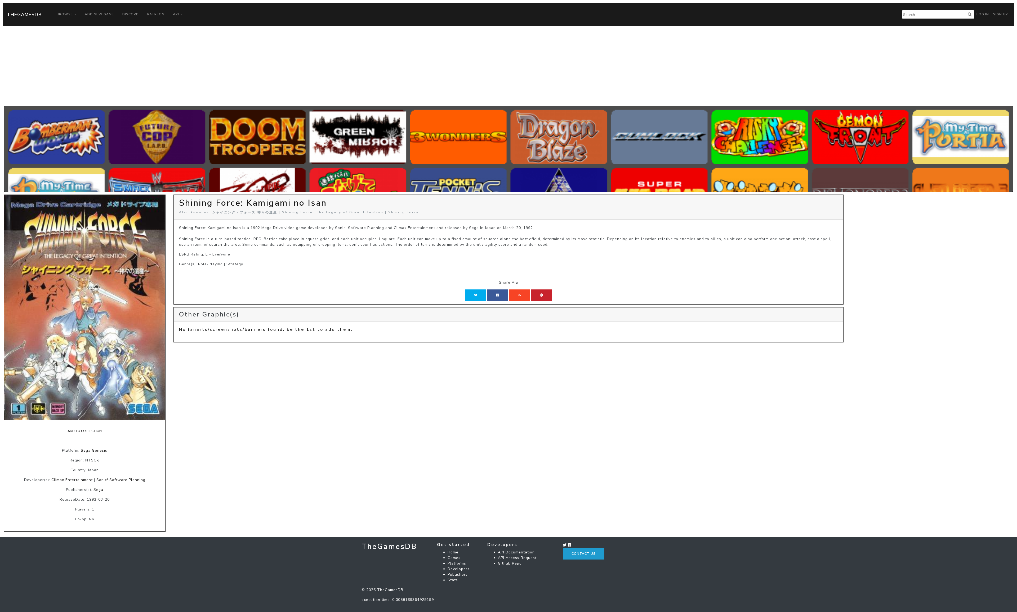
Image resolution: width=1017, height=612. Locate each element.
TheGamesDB (24, 14)
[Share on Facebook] (497, 295)
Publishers (458, 574)
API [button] (176, 14)
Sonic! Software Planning (120, 479)
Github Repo (510, 563)
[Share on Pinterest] (541, 295)
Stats (453, 580)
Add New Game (99, 14)
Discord (130, 14)
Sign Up (1000, 14)
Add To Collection (85, 431)
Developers (459, 568)
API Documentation (516, 552)
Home (453, 552)
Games (454, 557)
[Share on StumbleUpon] (519, 295)
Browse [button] (65, 14)
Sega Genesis (94, 450)
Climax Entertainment (72, 479)
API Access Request (517, 557)
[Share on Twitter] (475, 295)
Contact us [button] (584, 554)
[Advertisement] (508, 66)
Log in (982, 14)
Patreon (155, 14)
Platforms (457, 563)
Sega (98, 489)
